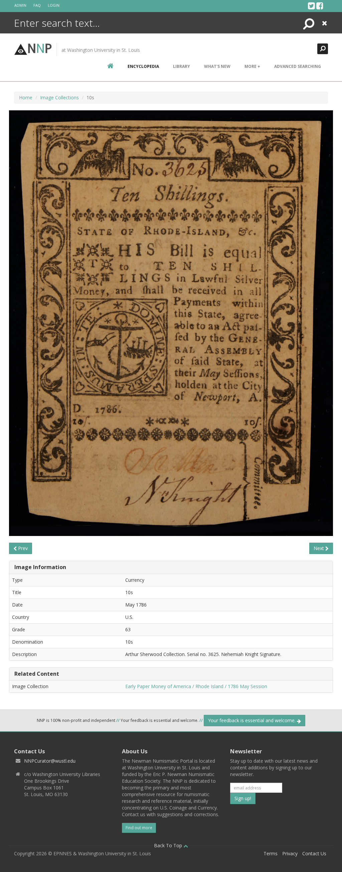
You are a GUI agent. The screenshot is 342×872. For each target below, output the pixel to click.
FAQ (37, 5)
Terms (271, 853)
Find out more (139, 828)
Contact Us (314, 853)
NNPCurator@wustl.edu (49, 761)
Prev (22, 548)
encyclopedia (143, 66)
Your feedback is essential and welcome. (252, 720)
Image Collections (59, 97)
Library (181, 66)
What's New (217, 66)
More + (252, 66)
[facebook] (319, 6)
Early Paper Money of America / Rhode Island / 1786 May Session (196, 686)
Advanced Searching (297, 66)
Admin (20, 5)
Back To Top (168, 845)
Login (53, 5)
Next (319, 548)
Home (25, 97)
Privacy (290, 853)
